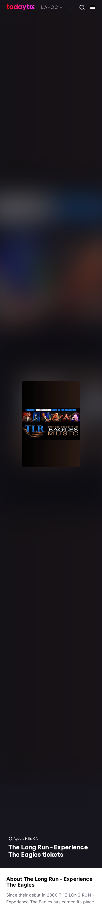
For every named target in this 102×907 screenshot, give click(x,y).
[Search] (80, 7)
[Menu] (90, 7)
